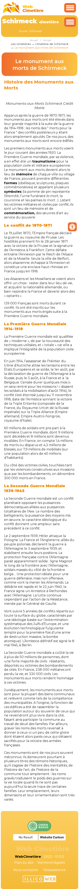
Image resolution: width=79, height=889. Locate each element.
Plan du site (23, 862)
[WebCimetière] (23, 12)
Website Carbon (52, 837)
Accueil (34, 40)
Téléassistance (54, 870)
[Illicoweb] (39, 879)
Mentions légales (51, 862)
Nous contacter (25, 870)
